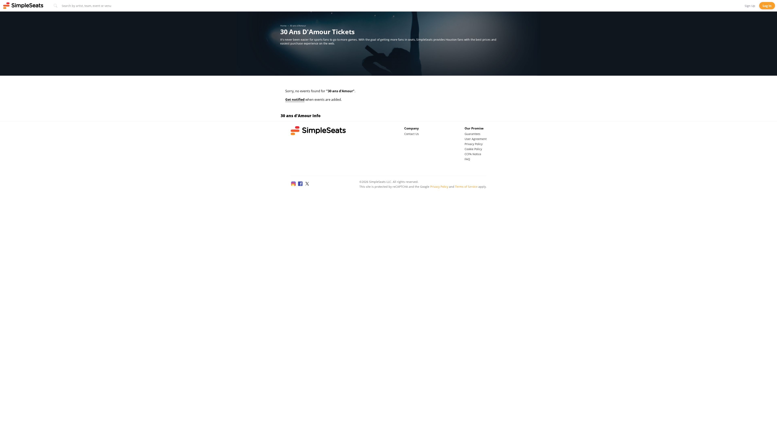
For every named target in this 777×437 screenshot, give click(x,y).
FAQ (467, 159)
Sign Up (750, 6)
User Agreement (476, 139)
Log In (767, 6)
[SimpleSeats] (23, 5)
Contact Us (411, 134)
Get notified (295, 99)
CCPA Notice (473, 154)
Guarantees (472, 134)
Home (283, 25)
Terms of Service (466, 187)
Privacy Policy (474, 144)
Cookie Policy (473, 149)
